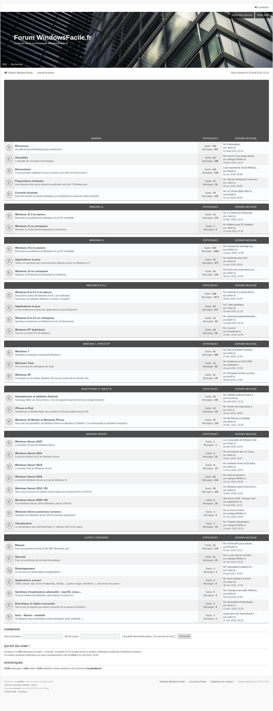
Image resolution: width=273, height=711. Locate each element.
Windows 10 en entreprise (31, 271)
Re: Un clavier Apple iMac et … (238, 191)
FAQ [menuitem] (4, 64)
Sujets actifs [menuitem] (263, 15)
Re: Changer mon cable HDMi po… (241, 590)
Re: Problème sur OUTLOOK (237, 361)
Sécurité (20, 556)
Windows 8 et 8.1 (96, 285)
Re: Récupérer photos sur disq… (239, 373)
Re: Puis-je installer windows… (239, 350)
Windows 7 (22, 351)
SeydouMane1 (94, 668)
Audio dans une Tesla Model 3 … (240, 613)
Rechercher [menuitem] (17, 64)
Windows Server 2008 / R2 (31, 499)
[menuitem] (10, 691)
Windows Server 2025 (28, 441)
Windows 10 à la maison (30, 247)
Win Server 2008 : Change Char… (240, 498)
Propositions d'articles (29, 180)
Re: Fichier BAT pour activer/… (238, 543)
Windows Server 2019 (28, 464)
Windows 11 (96, 207)
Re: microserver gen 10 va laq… (239, 451)
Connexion (12, 629)
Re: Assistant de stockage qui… (239, 246)
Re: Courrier (229, 328)
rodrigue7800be (235, 159)
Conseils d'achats (26, 192)
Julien (230, 147)
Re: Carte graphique (233, 304)
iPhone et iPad (24, 408)
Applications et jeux (27, 259)
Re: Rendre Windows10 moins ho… (241, 179)
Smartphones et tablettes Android (36, 396)
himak (230, 171)
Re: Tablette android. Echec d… (239, 395)
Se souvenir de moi (164, 636)
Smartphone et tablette (96, 389)
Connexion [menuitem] (263, 7)
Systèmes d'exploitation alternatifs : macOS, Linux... (48, 591)
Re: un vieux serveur (233, 510)
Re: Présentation (231, 144)
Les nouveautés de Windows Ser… (241, 440)
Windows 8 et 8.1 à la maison (33, 292)
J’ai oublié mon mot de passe (137, 636)
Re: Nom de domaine (234, 475)
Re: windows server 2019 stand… (240, 463)
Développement (25, 568)
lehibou (231, 249)
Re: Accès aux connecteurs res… (239, 269)
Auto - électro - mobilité (30, 615)
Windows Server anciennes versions (38, 511)
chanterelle (232, 331)
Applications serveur (28, 580)
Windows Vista (24, 363)
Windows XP (23, 374)
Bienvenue (22, 145)
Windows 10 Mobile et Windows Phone (39, 419)
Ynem (230, 570)
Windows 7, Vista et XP (96, 344)
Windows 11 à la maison (30, 214)
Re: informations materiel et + (238, 567)
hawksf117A (233, 502)
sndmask (231, 365)
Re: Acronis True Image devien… (239, 156)
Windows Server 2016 (28, 476)
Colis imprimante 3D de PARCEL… (241, 167)
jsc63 (230, 376)
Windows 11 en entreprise (31, 226)
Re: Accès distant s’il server (237, 578)
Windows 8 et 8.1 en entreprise (34, 317)
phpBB (20, 682)
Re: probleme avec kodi (235, 258)
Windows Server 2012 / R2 (31, 488)
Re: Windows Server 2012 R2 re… (240, 487)
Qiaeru (34, 685)
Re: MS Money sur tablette (236, 418)
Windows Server (96, 434)
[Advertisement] (136, 106)
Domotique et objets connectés (35, 603)
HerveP (231, 547)
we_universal (14, 688)
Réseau (20, 545)
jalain (230, 319)
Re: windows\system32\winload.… (240, 316)
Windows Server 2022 (28, 453)
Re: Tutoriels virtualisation (236, 522)
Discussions (23, 169)
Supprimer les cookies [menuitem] (222, 681)
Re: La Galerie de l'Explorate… (238, 213)
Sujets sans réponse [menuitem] (242, 15)
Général (96, 138)
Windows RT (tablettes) (30, 329)
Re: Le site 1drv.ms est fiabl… (238, 555)
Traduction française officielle (16, 685)
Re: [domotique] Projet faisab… (239, 602)
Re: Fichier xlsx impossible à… (238, 406)
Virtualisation (23, 523)
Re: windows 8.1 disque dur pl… (239, 292)
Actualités (21, 157)
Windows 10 (96, 240)
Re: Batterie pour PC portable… (239, 224)
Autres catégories (96, 537)
